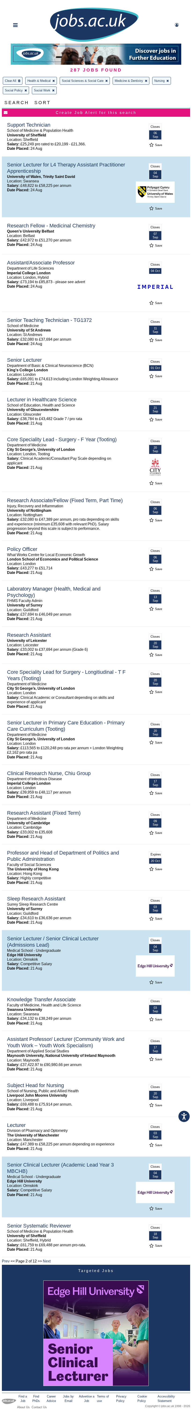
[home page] (94, 41)
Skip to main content (19, 4)
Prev (6, 1261)
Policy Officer (22, 549)
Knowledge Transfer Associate (41, 999)
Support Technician (28, 125)
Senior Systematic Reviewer (39, 1226)
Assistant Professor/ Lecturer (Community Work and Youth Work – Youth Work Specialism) (65, 1042)
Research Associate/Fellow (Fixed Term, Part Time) (65, 500)
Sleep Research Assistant (36, 899)
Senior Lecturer (24, 360)
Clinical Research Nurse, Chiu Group (49, 773)
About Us (23, 1407)
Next (47, 1261)
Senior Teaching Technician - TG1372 (49, 320)
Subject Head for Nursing (35, 1085)
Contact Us (39, 1407)
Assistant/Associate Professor (41, 263)
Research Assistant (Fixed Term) (44, 813)
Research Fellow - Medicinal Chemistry (51, 226)
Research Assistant (29, 635)
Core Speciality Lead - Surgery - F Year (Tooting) (62, 439)
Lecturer (16, 1125)
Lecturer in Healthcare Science (42, 400)
